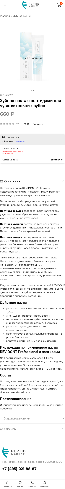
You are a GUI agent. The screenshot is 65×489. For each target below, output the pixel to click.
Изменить (18, 141)
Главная (5, 16)
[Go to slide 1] (31, 90)
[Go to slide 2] (33, 90)
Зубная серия (22, 16)
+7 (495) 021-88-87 (19, 469)
